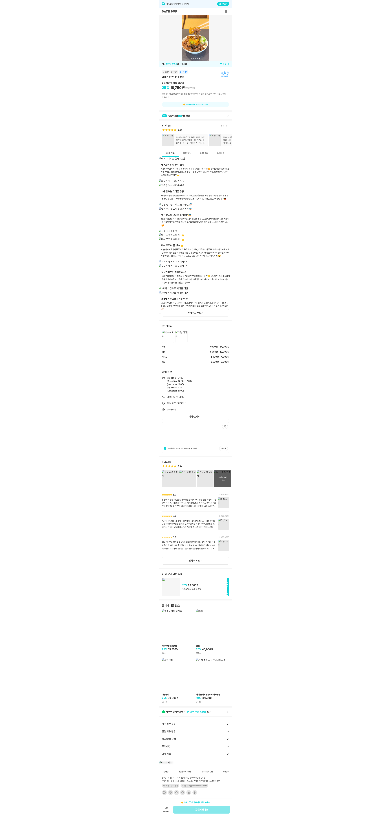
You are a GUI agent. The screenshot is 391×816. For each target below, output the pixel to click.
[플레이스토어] (194, 792)
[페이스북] (182, 792)
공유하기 (166, 812)
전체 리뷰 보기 (195, 560)
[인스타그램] (164, 792)
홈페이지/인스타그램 (175, 403)
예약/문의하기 (195, 416)
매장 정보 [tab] (187, 153)
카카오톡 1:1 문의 (172, 786)
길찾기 (223, 448)
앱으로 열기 (223, 4)
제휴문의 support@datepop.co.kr (194, 786)
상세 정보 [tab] (170, 153)
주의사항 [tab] (221, 153)
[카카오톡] (176, 792)
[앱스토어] (188, 792)
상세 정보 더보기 (195, 312)
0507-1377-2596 (175, 397)
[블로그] (170, 792)
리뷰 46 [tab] (204, 153)
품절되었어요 (201, 809)
